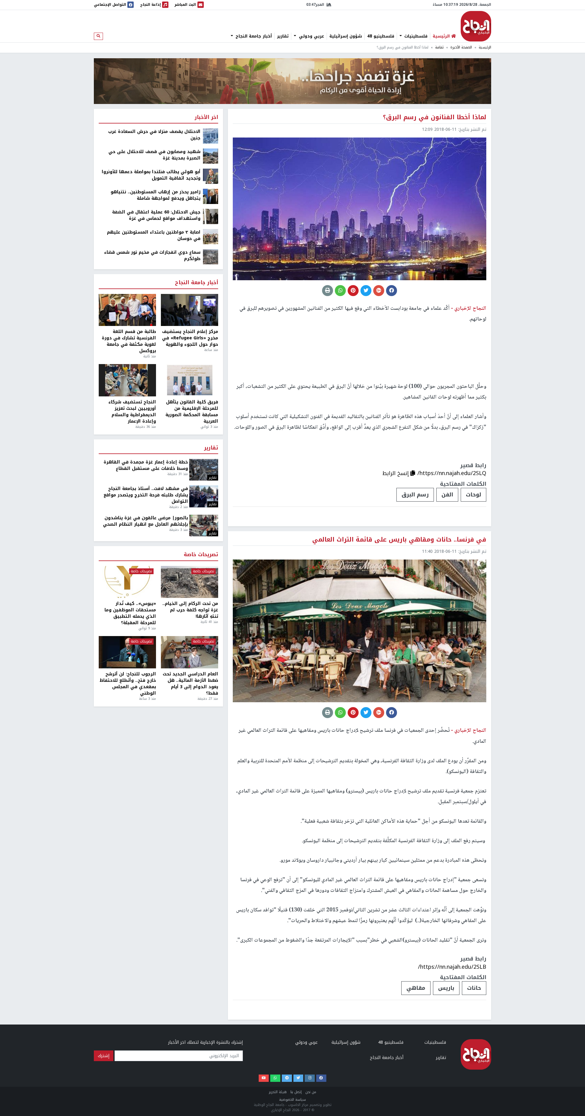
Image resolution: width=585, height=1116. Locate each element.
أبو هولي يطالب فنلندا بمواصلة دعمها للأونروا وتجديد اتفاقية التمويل (151, 175)
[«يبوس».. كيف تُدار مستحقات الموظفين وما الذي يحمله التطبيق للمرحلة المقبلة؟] (127, 582)
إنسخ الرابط (396, 473)
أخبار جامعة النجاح (253, 36)
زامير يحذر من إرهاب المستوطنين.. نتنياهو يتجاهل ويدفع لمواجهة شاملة (155, 195)
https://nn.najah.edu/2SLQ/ (451, 473)
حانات (474, 988)
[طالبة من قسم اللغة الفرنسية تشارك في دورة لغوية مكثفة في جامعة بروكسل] (127, 310)
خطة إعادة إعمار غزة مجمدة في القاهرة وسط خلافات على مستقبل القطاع (146, 465)
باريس (446, 988)
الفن (447, 494)
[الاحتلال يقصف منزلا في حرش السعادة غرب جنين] (210, 136)
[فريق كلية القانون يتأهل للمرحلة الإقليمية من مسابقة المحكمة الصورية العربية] (189, 380)
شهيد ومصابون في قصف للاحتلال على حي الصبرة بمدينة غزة (154, 154)
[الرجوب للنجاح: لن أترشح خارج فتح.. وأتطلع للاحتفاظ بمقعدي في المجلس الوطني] (127, 652)
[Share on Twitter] (365, 290)
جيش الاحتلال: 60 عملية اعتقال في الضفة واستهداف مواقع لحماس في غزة (156, 215)
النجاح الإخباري (476, 26)
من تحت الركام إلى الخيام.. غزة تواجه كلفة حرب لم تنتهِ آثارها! (190, 610)
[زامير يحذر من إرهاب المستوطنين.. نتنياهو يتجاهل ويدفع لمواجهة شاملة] (210, 196)
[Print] (327, 290)
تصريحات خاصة (201, 555)
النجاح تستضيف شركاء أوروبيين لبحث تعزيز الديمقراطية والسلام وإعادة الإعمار (132, 411)
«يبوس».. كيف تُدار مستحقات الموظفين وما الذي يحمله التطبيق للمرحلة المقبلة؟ (130, 613)
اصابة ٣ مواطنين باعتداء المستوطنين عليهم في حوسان (153, 235)
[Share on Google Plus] (378, 290)
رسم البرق (415, 494)
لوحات (473, 494)
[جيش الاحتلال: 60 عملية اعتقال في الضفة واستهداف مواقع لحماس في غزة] (210, 216)
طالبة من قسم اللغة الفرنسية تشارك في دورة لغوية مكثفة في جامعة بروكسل (129, 341)
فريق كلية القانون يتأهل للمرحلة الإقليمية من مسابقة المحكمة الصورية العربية (191, 411)
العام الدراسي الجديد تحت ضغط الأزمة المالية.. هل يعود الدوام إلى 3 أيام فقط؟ (190, 683)
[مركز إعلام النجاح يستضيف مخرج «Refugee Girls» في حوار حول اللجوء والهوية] (189, 310)
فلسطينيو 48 (380, 36)
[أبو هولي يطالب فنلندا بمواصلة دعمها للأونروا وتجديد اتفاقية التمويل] (210, 176)
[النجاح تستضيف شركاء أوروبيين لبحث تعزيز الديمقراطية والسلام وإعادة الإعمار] (127, 380)
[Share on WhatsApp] (340, 290)
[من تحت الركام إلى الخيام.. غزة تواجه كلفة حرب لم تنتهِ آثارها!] (189, 582)
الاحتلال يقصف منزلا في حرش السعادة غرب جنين (154, 134)
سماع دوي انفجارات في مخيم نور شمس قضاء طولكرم (152, 255)
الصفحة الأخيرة (461, 47)
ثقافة (439, 47)
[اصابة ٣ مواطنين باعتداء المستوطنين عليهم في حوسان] (210, 236)
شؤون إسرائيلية (345, 36)
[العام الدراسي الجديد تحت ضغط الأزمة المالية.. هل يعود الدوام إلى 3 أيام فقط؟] (189, 652)
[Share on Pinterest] (353, 290)
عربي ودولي (310, 36)
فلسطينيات (415, 36)
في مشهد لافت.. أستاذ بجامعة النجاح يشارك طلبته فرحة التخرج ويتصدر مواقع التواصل (146, 495)
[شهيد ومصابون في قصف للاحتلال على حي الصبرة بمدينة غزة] (210, 156)
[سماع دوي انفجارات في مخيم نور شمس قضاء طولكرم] (210, 256)
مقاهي (415, 988)
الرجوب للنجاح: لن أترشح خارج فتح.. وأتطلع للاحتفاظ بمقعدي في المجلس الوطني (128, 683)
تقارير (283, 36)
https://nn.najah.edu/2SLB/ (452, 967)
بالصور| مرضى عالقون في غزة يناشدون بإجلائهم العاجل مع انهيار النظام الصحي (145, 521)
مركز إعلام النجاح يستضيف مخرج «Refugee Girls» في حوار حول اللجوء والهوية (190, 338)
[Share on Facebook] (391, 290)
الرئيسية (485, 47)
